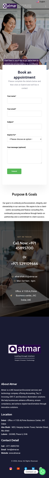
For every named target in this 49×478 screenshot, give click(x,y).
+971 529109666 (24, 263)
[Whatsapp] (42, 472)
